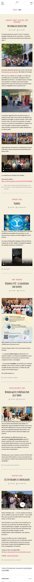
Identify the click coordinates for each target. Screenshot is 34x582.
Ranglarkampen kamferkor (22, 187)
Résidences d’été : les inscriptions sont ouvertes (17, 285)
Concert (14, 20)
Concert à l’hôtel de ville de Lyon (9, 142)
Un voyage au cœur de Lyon (17, 26)
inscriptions (9, 377)
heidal (16, 185)
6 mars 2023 (22, 290)
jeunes (12, 465)
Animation (9, 20)
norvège (13, 187)
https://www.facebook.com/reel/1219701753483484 (17, 181)
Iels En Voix (21, 20)
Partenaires (17, 22)
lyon (10, 187)
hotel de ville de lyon (22, 185)
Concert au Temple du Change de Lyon (24, 142)
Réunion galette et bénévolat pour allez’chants (17, 393)
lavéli (7, 187)
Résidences (19, 279)
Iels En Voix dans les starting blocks (17, 479)
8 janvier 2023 (22, 399)
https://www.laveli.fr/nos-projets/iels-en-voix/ (17, 552)
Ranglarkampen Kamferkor (10, 72)
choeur (5, 185)
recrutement (18, 560)
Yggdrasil (17, 203)
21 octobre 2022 (22, 483)
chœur (8, 185)
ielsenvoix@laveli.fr (13, 556)
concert (12, 185)
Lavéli (26, 20)
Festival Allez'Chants (15, 388)
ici (13, 373)
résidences (15, 377)
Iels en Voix (9, 560)
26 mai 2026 (22, 30)
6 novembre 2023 (22, 207)
